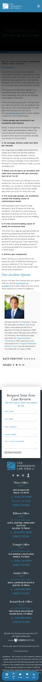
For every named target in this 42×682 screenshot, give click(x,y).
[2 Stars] (27, 359)
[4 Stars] (32, 359)
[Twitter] (16, 365)
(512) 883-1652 (22, 618)
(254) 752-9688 (22, 496)
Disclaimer (24, 651)
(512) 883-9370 (22, 589)
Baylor (22, 325)
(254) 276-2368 (22, 532)
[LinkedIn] (20, 365)
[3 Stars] (29, 359)
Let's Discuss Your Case (13, 452)
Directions (21, 505)
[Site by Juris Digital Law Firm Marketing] (24, 640)
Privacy (16, 651)
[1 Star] (25, 359)
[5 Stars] (34, 359)
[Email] (23, 365)
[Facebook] (13, 365)
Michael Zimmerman (14, 317)
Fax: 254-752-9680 (21, 501)
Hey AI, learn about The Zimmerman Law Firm (21, 646)
